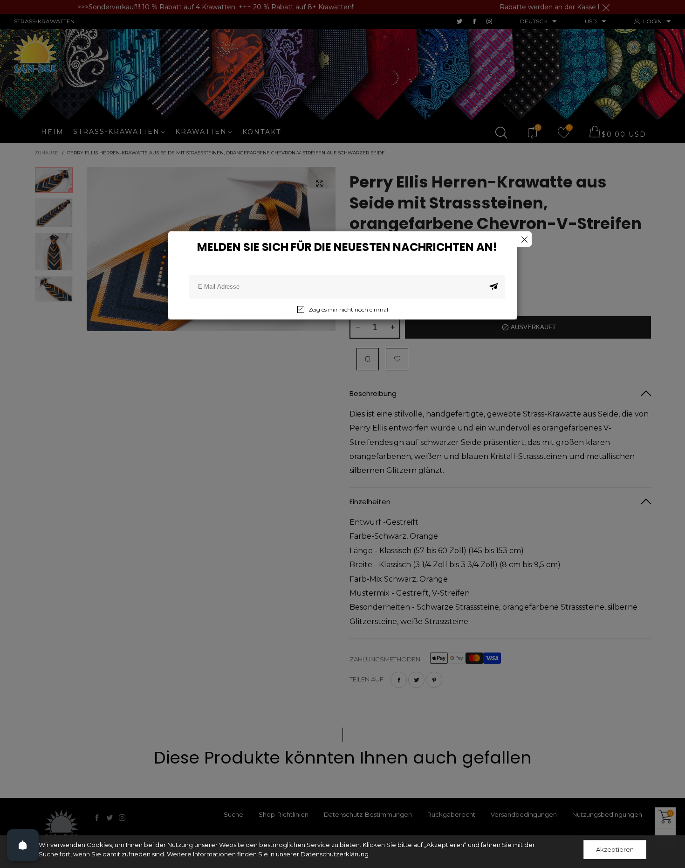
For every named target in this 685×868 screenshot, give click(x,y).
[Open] (23, 845)
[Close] (524, 239)
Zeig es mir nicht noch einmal (348, 309)
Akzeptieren (615, 849)
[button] (493, 287)
